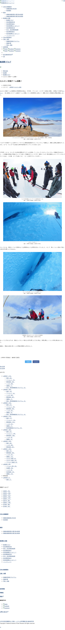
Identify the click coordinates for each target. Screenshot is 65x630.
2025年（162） (7, 493)
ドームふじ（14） (11, 420)
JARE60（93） (7, 464)
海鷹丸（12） (10, 456)
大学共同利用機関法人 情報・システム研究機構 (17, 621)
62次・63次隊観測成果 (9, 548)
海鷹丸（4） (9, 412)
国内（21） (9, 405)
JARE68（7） (7, 477)
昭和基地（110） (10, 422)
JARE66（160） (7, 389)
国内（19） (9, 391)
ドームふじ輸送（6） (12, 462)
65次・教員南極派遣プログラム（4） (16, 414)
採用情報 (5, 47)
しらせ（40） (10, 395)
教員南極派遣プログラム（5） (14, 428)
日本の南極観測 (7, 7)
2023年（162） (7, 497)
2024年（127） (7, 495)
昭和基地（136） (10, 435)
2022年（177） (7, 498)
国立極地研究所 (7, 54)
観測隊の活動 (6, 18)
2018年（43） (7, 506)
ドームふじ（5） (10, 380)
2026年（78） (7, 491)
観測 (4, 12)
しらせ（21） (10, 410)
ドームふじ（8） (10, 407)
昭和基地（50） (10, 382)
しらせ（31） (10, 424)
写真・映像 (9, 45)
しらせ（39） (10, 383)
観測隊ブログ (9, 20)
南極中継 (8, 43)
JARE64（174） (7, 416)
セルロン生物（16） (11, 460)
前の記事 (2, 366)
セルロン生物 (17, 87)
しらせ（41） (10, 454)
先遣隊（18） (10, 468)
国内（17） (9, 418)
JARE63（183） (7, 430)
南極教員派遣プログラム (12, 41)
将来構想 (8, 10)
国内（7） (9, 479)
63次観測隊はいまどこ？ (13, 26)
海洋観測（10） (10, 472)
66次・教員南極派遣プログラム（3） (16, 401)
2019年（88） (7, 504)
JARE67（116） (7, 376)
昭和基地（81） (10, 447)
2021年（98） (7, 500)
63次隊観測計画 (10, 22)
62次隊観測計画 (10, 28)
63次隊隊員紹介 (10, 24)
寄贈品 (2, 592)
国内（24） (9, 378)
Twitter (28, 362)
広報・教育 (6, 39)
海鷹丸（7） (9, 399)
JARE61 (11, 87)
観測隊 (5, 73)
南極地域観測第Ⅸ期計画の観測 (14, 16)
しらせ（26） (10, 445)
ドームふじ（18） (11, 433)
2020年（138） (7, 502)
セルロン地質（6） (11, 458)
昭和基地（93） (10, 408)
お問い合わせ (3, 612)
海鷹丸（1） (9, 385)
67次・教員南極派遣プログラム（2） (16, 387)
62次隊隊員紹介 (10, 31)
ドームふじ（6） (10, 393)
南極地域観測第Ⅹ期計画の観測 (14, 14)
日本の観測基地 (7, 37)
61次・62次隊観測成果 (12, 29)
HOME (6, 71)
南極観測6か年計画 (11, 8)
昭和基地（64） (10, 453)
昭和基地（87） (10, 397)
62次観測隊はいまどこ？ (13, 33)
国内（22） (9, 443)
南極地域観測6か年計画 (9, 518)
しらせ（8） (9, 437)
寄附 (1, 596)
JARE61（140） (7, 449)
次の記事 (2, 368)
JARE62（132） (7, 441)
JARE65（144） (7, 403)
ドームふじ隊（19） (11, 466)
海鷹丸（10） (10, 474)
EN (4, 56)
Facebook (36, 362)
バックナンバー (10, 35)
